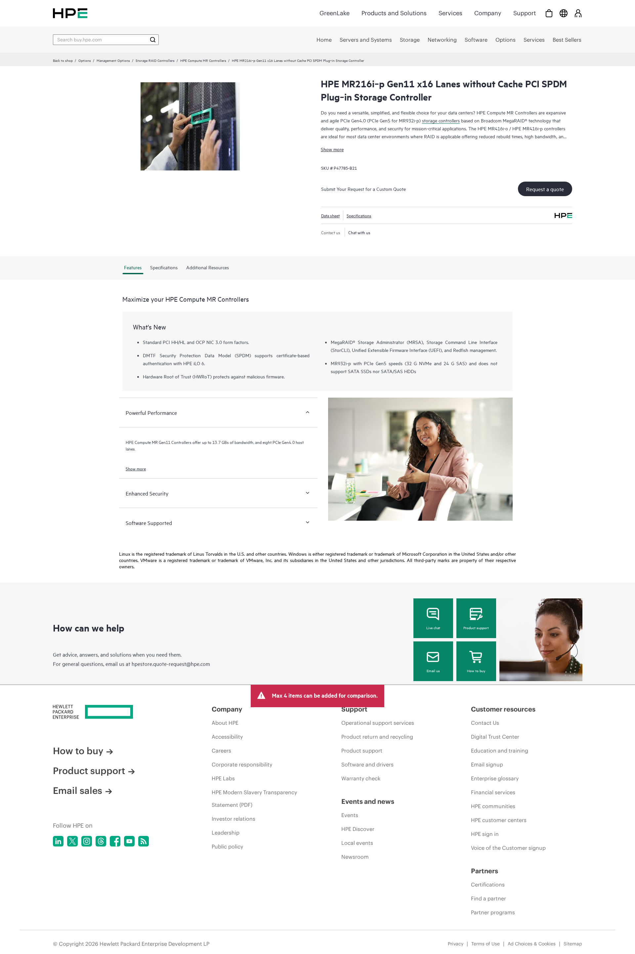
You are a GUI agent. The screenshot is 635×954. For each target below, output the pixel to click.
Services (450, 13)
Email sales (77, 791)
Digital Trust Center (495, 736)
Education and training (499, 750)
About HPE (225, 722)
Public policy (227, 846)
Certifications (488, 884)
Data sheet (330, 215)
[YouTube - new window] (129, 841)
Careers (221, 750)
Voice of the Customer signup (508, 848)
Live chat (433, 627)
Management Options (113, 60)
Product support (476, 627)
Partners (484, 871)
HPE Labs (223, 778)
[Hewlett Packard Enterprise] (70, 13)
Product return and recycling (377, 736)
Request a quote (545, 189)
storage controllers (441, 120)
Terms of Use (485, 944)
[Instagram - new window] (86, 841)
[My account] (578, 13)
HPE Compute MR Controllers (203, 60)
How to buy (476, 670)
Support (524, 13)
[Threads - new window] (101, 841)
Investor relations (233, 818)
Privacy (455, 944)
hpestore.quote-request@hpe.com (171, 663)
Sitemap (573, 944)
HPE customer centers (499, 820)
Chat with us (359, 232)
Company (487, 13)
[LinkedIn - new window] (58, 841)
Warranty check (360, 778)
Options (84, 60)
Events (349, 815)
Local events (357, 843)
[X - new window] (72, 841)
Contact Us (485, 722)
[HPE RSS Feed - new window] (143, 841)
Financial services (493, 792)
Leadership (225, 832)
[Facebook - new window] (115, 841)
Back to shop (63, 60)
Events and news (367, 801)
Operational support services (377, 722)
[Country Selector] (564, 13)
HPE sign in (485, 834)
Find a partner (488, 898)
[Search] (153, 39)
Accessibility (227, 736)
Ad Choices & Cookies (532, 944)
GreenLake (334, 13)
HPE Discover (357, 829)
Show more (332, 149)
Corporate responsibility (242, 764)
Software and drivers (367, 764)
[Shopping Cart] (549, 13)
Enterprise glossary (495, 778)
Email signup (487, 764)
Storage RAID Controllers (155, 60)
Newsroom (355, 856)
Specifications (359, 215)
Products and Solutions (394, 13)
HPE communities (493, 806)
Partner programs (493, 912)
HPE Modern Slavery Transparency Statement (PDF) (254, 798)
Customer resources (503, 709)
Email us (433, 670)
